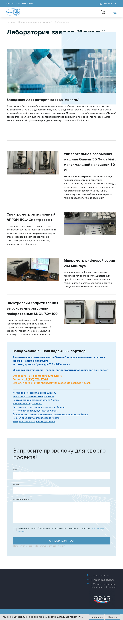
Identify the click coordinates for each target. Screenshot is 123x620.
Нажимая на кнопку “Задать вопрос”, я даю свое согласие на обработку (61, 530)
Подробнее (97, 617)
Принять (112, 617)
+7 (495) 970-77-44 (25, 3)
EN (115, 3)
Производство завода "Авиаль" (35, 22)
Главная (11, 22)
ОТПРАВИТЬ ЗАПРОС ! (61, 540)
